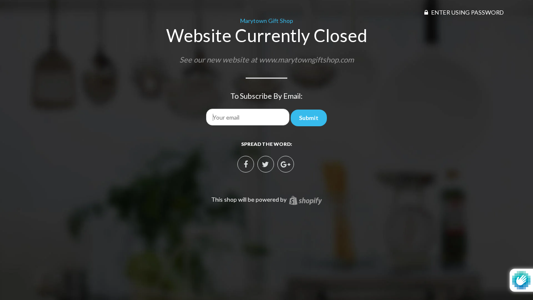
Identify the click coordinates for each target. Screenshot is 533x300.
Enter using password (467, 12)
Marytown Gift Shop (266, 20)
